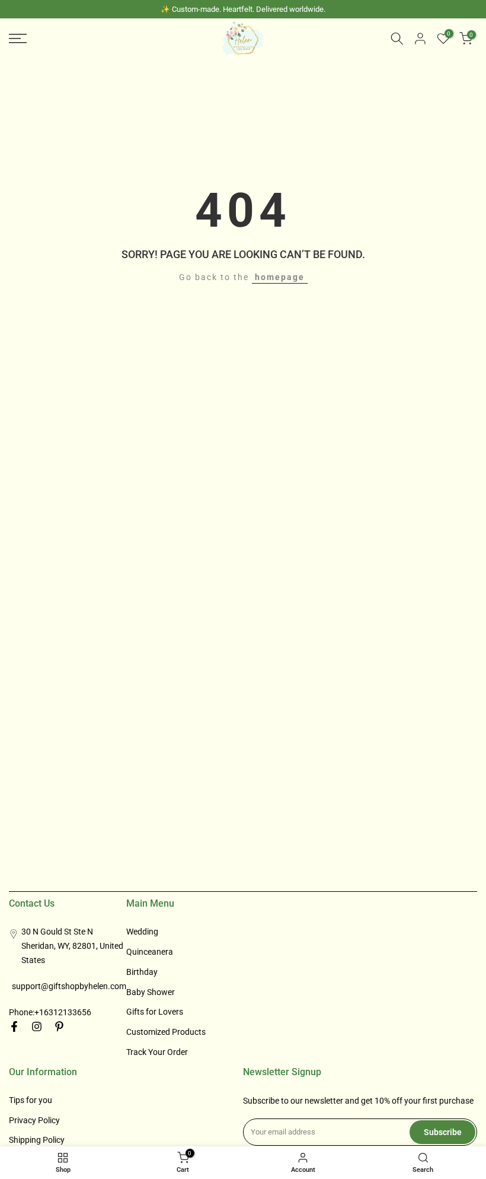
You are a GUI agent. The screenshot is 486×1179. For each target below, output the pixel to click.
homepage (280, 277)
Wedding (142, 931)
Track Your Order (157, 1052)
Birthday (142, 972)
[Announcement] (243, 9)
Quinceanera (149, 951)
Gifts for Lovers (154, 1011)
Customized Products (166, 1032)
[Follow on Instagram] (36, 1026)
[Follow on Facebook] (14, 1026)
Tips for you (30, 1100)
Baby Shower (150, 992)
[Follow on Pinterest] (59, 1026)
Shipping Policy (37, 1140)
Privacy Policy (34, 1120)
